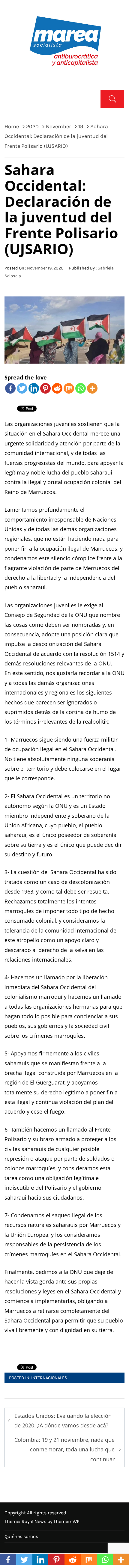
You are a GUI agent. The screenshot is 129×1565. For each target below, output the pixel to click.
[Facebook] (10, 388)
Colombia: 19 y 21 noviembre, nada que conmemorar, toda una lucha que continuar (64, 1449)
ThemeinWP (66, 1521)
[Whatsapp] (80, 388)
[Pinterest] (45, 388)
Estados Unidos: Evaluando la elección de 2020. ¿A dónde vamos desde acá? (63, 1420)
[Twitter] (22, 388)
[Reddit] (57, 388)
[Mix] (69, 388)
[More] (92, 388)
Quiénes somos (21, 1536)
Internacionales (49, 1377)
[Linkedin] (33, 388)
